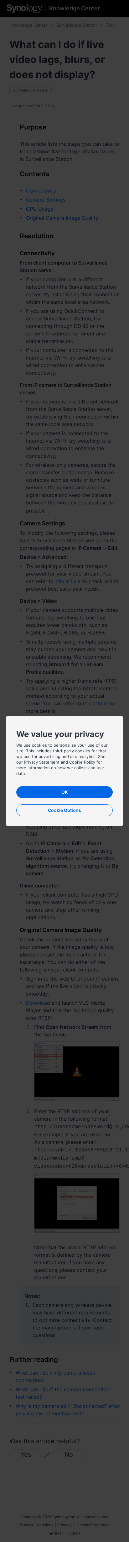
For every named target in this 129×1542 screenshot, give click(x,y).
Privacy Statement (41, 762)
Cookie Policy (82, 762)
